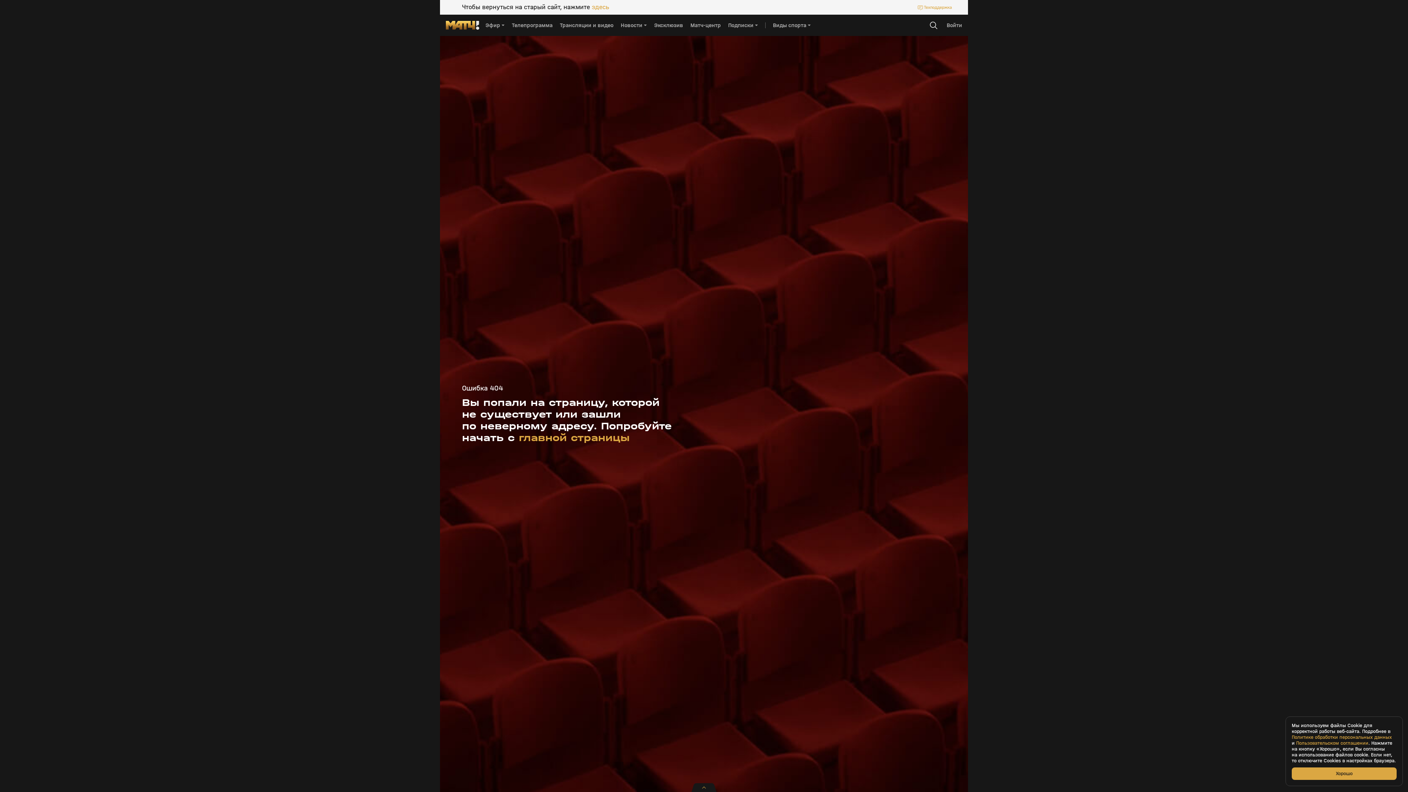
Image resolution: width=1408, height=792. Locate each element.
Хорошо (1344, 773)
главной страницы (574, 438)
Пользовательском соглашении (1332, 743)
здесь (600, 7)
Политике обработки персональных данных (1342, 737)
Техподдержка (938, 7)
